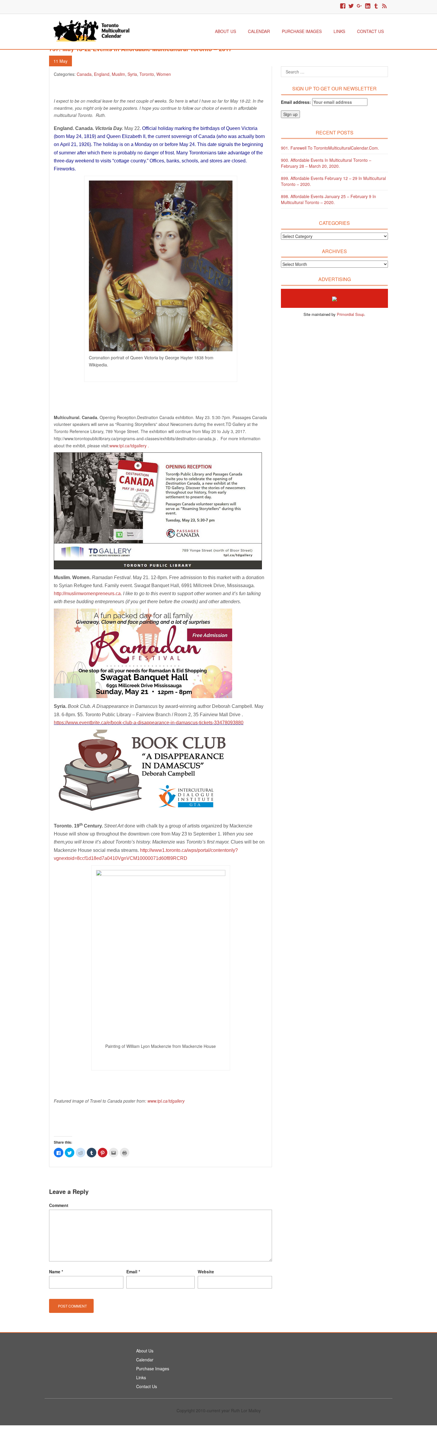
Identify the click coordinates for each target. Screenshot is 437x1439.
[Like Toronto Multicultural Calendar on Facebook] (343, 6)
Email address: (296, 102)
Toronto (146, 74)
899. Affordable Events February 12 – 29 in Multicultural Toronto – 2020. (333, 181)
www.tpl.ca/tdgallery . (129, 446)
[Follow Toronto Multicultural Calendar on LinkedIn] (368, 6)
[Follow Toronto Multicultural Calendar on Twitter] (351, 6)
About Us (225, 31)
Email (133, 1272)
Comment (58, 1205)
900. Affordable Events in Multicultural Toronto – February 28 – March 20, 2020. (326, 163)
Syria (132, 74)
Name (56, 1272)
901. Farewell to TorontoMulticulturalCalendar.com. (330, 148)
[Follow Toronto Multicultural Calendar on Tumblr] (376, 6)
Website (206, 1272)
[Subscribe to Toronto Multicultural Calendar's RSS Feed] (384, 6)
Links (339, 31)
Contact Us (370, 31)
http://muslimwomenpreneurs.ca (87, 593)
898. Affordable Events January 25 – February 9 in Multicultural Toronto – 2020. (328, 199)
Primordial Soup (350, 314)
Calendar (259, 31)
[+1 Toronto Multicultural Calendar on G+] (359, 6)
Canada (84, 74)
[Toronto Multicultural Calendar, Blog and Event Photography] (91, 30)
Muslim (118, 74)
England (101, 74)
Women (163, 74)
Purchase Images (302, 31)
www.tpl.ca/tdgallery (166, 1101)
